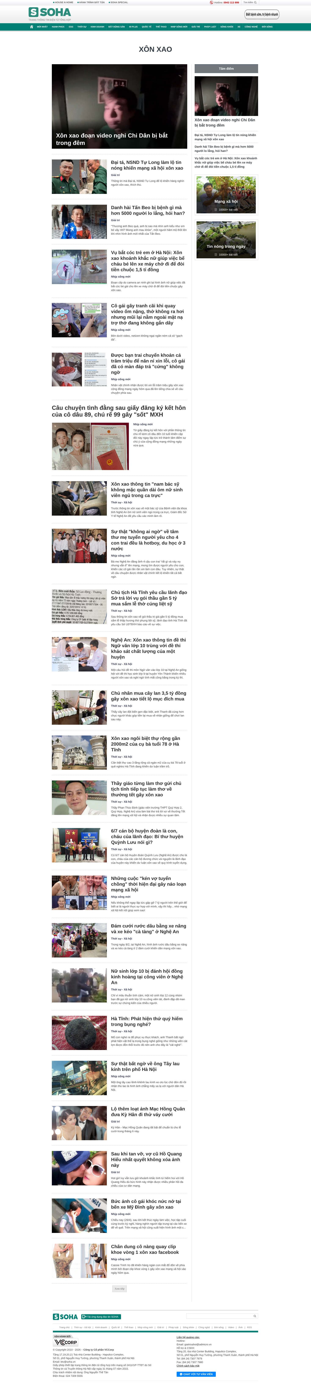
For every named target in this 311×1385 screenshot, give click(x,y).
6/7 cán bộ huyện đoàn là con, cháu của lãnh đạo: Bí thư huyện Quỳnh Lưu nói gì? (147, 836)
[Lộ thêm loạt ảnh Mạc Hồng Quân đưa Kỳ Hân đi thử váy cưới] (79, 1123)
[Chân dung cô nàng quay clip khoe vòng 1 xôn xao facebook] (79, 1261)
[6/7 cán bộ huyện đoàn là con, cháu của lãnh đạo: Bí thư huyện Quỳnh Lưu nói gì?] (79, 845)
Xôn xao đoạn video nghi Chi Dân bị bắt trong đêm (112, 139)
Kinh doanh (97, 27)
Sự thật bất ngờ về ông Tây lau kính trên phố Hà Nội (145, 1066)
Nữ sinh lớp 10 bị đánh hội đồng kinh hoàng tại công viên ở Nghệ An (147, 976)
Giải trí (195, 27)
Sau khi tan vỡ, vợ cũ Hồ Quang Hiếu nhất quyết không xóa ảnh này (146, 1159)
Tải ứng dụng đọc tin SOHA (102, 1316)
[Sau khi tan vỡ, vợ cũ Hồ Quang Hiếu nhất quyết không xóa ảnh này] (79, 1168)
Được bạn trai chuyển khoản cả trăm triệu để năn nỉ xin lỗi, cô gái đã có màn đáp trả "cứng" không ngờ (148, 364)
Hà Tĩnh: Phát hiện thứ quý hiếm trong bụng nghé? (147, 1021)
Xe (239, 27)
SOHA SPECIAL (119, 2)
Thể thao (161, 27)
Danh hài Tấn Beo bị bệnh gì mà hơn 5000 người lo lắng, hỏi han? (148, 210)
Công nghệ (251, 27)
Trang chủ (64, 1327)
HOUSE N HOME (64, 2)
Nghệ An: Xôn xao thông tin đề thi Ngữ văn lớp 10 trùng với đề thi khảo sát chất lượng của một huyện (148, 648)
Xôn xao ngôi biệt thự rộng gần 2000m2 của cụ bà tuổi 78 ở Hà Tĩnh (145, 744)
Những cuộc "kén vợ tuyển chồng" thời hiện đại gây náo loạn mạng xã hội (148, 884)
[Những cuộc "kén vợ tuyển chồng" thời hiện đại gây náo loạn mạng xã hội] (79, 893)
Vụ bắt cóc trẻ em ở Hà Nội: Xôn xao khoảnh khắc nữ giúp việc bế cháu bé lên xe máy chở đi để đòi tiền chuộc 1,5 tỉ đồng (147, 261)
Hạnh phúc (58, 27)
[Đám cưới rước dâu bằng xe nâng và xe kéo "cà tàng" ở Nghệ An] (79, 940)
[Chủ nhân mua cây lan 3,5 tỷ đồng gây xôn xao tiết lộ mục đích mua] (79, 707)
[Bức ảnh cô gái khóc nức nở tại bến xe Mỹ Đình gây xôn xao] (79, 1215)
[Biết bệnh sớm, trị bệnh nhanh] (262, 14)
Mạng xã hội (226, 201)
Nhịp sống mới (179, 27)
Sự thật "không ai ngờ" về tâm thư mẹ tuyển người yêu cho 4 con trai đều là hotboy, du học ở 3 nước (148, 540)
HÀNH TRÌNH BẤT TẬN (92, 2)
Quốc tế (146, 27)
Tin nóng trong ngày (226, 246)
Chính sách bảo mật (188, 1365)
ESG (71, 27)
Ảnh (240, 1327)
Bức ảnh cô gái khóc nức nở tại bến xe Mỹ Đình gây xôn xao (146, 1204)
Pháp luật (210, 27)
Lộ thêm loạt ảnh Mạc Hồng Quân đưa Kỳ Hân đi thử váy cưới (148, 1111)
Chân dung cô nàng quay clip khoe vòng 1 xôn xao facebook (145, 1249)
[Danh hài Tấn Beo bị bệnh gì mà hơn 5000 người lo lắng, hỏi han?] (79, 222)
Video (231, 1327)
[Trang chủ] (50, 14)
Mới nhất (42, 27)
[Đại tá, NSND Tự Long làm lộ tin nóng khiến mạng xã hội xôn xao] (79, 176)
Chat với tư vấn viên (198, 1374)
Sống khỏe (226, 27)
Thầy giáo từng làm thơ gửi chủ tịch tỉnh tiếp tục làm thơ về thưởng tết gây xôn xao (146, 789)
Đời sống (267, 27)
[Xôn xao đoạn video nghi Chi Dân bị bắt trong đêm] (119, 106)
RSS (249, 1327)
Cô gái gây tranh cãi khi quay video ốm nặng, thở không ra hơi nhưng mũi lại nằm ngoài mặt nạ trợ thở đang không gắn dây (147, 314)
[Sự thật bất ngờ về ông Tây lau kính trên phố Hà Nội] (79, 1078)
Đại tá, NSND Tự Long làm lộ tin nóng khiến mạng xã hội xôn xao (147, 165)
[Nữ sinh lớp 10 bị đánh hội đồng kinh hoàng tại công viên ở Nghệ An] (79, 985)
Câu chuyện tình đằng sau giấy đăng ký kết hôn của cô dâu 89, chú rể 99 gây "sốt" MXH (119, 411)
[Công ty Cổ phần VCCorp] (104, 1341)
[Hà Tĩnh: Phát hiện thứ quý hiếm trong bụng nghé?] (79, 1033)
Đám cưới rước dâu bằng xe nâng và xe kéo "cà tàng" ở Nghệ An (148, 928)
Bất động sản (117, 27)
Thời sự (81, 27)
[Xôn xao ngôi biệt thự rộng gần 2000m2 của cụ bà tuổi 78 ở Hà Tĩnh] (79, 752)
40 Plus (133, 27)
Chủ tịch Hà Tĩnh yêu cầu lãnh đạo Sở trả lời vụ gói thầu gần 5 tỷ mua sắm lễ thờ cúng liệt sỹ (149, 598)
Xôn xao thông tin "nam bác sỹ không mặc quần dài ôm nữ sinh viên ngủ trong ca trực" (147, 489)
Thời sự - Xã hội (121, 502)
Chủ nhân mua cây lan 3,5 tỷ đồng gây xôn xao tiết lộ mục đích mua (148, 695)
